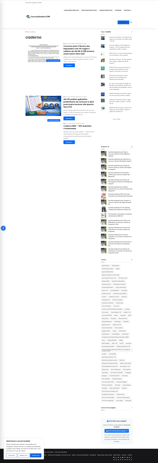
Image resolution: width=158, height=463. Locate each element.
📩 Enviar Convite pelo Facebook (116, 431)
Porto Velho (125, 375)
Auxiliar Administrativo (107, 287)
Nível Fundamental (116, 369)
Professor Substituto (107, 385)
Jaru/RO (104, 354)
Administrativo (105, 265)
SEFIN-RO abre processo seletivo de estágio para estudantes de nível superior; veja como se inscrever (119, 69)
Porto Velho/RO (106, 378)
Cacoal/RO (124, 290)
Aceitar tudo (35, 455)
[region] (24, 448)
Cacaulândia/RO (114, 290)
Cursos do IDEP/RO (107, 315)
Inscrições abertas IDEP (108, 346)
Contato (129, 455)
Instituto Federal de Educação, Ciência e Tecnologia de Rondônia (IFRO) (116, 350)
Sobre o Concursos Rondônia (80, 455)
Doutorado (123, 315)
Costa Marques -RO (116, 312)
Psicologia (117, 385)
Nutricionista (105, 369)
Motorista (122, 360)
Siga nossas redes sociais (104, 455)
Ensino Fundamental (107, 327)
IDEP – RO (114, 343)
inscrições (128, 343)
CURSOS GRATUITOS (105, 10)
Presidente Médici (117, 378)
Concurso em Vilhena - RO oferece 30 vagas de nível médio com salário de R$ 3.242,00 (120, 39)
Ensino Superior (119, 327)
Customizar (11, 455)
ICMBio (121, 340)
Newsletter (93, 455)
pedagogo (104, 375)
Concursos (116, 306)
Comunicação (119, 303)
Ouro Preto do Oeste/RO (116, 372)
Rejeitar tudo (23, 455)
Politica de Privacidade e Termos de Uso (59, 455)
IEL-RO (121, 343)
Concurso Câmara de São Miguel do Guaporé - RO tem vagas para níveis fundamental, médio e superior (119, 47)
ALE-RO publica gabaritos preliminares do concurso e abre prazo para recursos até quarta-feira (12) (78, 103)
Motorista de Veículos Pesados (110, 363)
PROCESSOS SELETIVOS (89, 10)
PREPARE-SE (123, 22)
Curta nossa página (108, 408)
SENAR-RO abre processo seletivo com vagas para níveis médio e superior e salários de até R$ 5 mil (120, 109)
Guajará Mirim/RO (112, 340)
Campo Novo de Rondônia (119, 293)
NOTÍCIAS (127, 10)
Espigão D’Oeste (106, 331)
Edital (129, 315)
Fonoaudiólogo (115, 334)
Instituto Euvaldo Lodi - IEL (123, 346)
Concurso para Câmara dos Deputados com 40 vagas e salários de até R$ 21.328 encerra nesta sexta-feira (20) (78, 50)
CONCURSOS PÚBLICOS (71, 10)
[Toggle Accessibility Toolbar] (3, 228)
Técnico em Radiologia (108, 400)
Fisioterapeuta (105, 334)
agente (118, 268)
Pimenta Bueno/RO (114, 375)
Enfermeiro (126, 321)
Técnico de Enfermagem (108, 397)
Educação (113, 318)
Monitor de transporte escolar (109, 360)
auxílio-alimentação (121, 287)
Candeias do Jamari (114, 296)
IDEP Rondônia (106, 343)
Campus (104, 296)
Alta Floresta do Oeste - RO (109, 278)
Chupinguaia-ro (106, 299)
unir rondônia (119, 400)
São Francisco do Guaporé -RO (110, 391)
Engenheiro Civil (117, 324)
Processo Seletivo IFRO (108, 382)
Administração (115, 265)
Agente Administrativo (107, 271)
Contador (127, 309)
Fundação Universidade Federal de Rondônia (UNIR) (115, 337)
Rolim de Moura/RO (114, 388)
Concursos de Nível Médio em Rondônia (112, 309)
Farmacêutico (122, 331)
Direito (116, 315)
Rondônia (124, 388)
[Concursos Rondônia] (38, 16)
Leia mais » (69, 65)
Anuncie (124, 455)
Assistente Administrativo (118, 281)
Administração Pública (107, 268)
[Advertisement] (61, 80)
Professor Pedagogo (121, 382)
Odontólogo (105, 372)
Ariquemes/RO (105, 281)
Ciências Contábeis (118, 299)
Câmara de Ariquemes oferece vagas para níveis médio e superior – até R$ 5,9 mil (120, 101)
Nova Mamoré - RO (125, 366)
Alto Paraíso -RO (122, 278)
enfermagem (117, 321)
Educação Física (122, 318)
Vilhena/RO (128, 400)
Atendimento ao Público (119, 284)
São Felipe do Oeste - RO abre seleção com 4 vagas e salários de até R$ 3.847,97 (120, 61)
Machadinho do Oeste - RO (109, 357)
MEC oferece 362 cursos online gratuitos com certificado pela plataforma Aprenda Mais (118, 77)
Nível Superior (126, 369)
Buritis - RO (105, 290)
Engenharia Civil (106, 324)
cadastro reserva (106, 293)
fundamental (125, 334)
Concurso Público (106, 306)
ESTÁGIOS (118, 10)
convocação (105, 312)
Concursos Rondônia (70, 43)
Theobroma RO (120, 394)
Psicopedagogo (127, 385)
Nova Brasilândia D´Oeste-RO (109, 366)
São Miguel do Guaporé (108, 394)
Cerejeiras (124, 296)
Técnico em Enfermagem (123, 397)
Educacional (105, 318)
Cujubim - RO (127, 312)
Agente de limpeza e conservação (110, 275)
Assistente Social (106, 284)
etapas (114, 331)
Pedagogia (128, 372)
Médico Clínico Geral (125, 363)
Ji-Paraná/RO (112, 354)
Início (28, 32)
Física (103, 340)
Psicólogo (104, 388)
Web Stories (116, 455)
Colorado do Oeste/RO (107, 303)
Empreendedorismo (107, 321)
